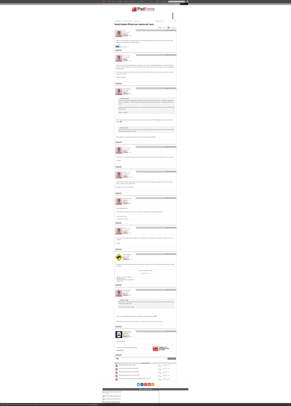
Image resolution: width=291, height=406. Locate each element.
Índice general (129, 21)
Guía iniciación (141, 368)
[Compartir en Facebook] (128, 50)
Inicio (109, 1)
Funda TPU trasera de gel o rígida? (137, 386)
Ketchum (136, 95)
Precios (125, 4)
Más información (94, 404)
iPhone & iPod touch (138, 21)
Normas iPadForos (130, 372)
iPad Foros (145, 9)
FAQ (133, 368)
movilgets (136, 34)
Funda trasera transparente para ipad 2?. (139, 391)
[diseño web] (183, 4)
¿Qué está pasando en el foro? (109, 4)
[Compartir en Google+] (137, 50)
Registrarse (168, 1)
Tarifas (138, 4)
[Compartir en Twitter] (132, 50)
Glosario (136, 368)
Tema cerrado (161, 379)
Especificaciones (119, 4)
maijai (135, 214)
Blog (114, 1)
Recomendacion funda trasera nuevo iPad (139, 397)
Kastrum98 (136, 60)
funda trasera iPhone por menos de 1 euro (144, 26)
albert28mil (136, 271)
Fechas (134, 4)
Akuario (135, 354)
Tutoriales (129, 369)
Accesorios (130, 4)
